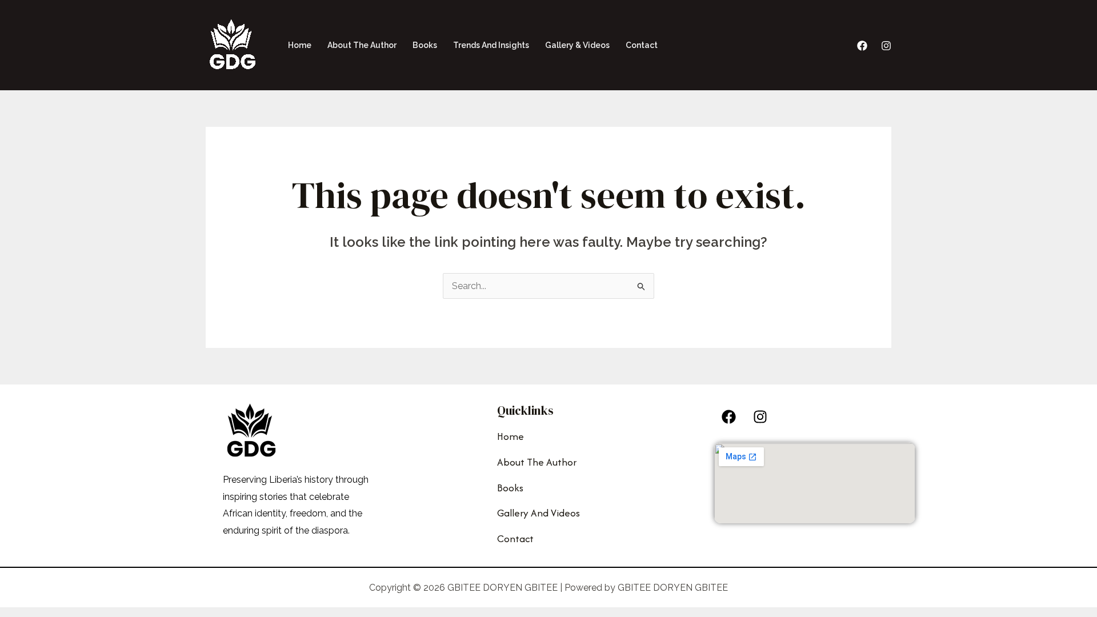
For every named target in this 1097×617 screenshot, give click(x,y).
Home (299, 45)
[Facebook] (862, 46)
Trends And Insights (491, 45)
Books (425, 45)
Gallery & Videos (577, 45)
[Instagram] (886, 46)
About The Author (362, 45)
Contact (642, 45)
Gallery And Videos (538, 513)
